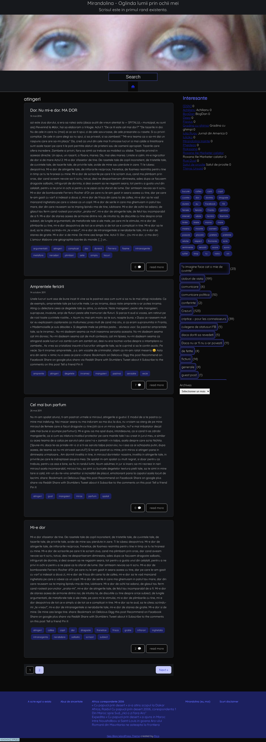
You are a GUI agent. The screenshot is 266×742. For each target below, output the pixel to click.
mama (208, 222)
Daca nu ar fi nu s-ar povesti (201, 343)
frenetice (102, 630)
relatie (185, 241)
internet (186, 216)
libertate (224, 216)
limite (185, 222)
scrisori (90, 636)
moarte (199, 228)
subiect (104, 636)
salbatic (75, 636)
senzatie (131, 373)
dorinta (209, 197)
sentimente (187, 247)
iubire (198, 216)
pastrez (117, 373)
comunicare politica (195, 294)
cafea (51, 630)
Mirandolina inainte (196, 141)
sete (82, 255)
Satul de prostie (194, 164)
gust (50, 496)
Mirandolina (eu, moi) (197, 701)
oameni (212, 228)
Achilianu (189, 110)
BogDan (189, 114)
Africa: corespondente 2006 (108, 701)
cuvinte (185, 197)
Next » (163, 670)
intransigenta (40, 636)
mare (220, 222)
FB (223, 203)
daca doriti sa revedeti (197, 335)
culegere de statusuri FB (198, 327)
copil (62, 630)
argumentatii (40, 248)
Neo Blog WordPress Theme (123, 736)
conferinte (188, 303)
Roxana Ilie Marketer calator (203, 153)
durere (98, 248)
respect (198, 241)
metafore (38, 255)
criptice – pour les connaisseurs (203, 319)
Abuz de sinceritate (72, 701)
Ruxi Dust (189, 160)
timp (196, 253)
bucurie (185, 191)
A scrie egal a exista (39, 701)
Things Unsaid (193, 168)
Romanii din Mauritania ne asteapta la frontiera (126, 725)
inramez (84, 373)
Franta (211, 210)
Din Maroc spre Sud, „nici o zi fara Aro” (119, 713)
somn (226, 247)
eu (197, 203)
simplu (94, 255)
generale (187, 367)
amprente (38, 373)
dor (86, 248)
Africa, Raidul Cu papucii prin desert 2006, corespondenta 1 (134, 709)
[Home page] (133, 87)
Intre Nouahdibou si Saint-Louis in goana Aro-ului (127, 721)
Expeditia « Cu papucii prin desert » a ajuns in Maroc (128, 717)
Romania (212, 241)
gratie (128, 630)
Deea (187, 118)
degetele (69, 373)
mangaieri (101, 373)
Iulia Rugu (190, 133)
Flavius (188, 121)
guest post (189, 375)
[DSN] (187, 106)
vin (227, 253)
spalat (105, 496)
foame (125, 248)
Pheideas (189, 145)
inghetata (157, 630)
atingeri (58, 248)
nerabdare (59, 636)
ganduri (224, 210)
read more (157, 267)
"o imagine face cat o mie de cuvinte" (202, 268)
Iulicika (188, 137)
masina (185, 228)
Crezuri (186, 311)
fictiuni (185, 359)
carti (209, 191)
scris (225, 241)
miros (79, 496)
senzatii (202, 247)
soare (215, 247)
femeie (185, 210)
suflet (185, 253)
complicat (73, 248)
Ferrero (112, 248)
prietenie (227, 234)
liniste (196, 222)
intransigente (142, 248)
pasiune (186, 234)
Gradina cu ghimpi (196, 125)
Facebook (210, 203)
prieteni (213, 234)
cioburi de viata (192, 278)
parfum (92, 496)
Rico (156, 736)
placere (199, 234)
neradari (54, 255)
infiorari (141, 630)
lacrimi (210, 216)
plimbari (69, 255)
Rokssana (190, 149)
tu (206, 253)
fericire (198, 210)
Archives (186, 385)
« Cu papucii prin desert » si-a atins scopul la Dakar (128, 705)
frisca (116, 630)
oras (224, 228)
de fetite (187, 351)
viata (217, 253)
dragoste (86, 630)
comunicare (189, 286)
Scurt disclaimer (229, 701)
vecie (145, 373)
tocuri (107, 255)
